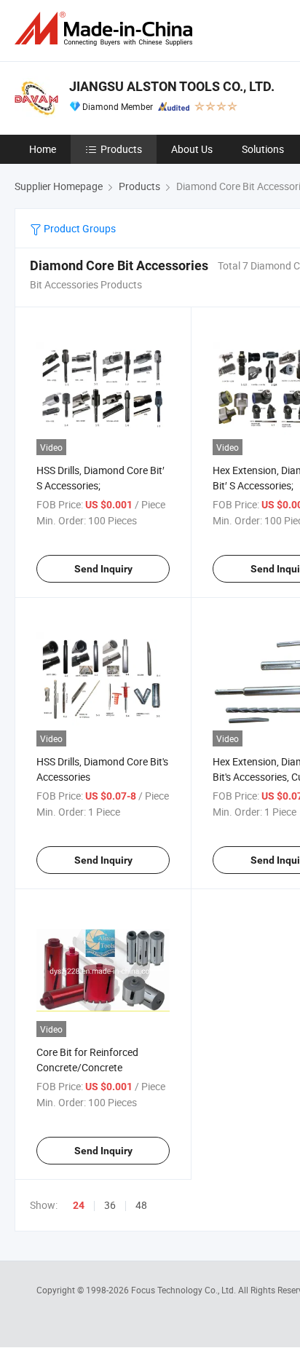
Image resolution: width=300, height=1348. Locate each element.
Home (42, 149)
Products (121, 149)
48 (141, 1205)
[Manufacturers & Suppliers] (106, 29)
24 (78, 1205)
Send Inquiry (103, 569)
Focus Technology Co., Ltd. (184, 1290)
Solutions (263, 149)
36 (110, 1205)
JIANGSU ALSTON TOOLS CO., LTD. (172, 86)
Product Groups (79, 228)
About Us (192, 149)
